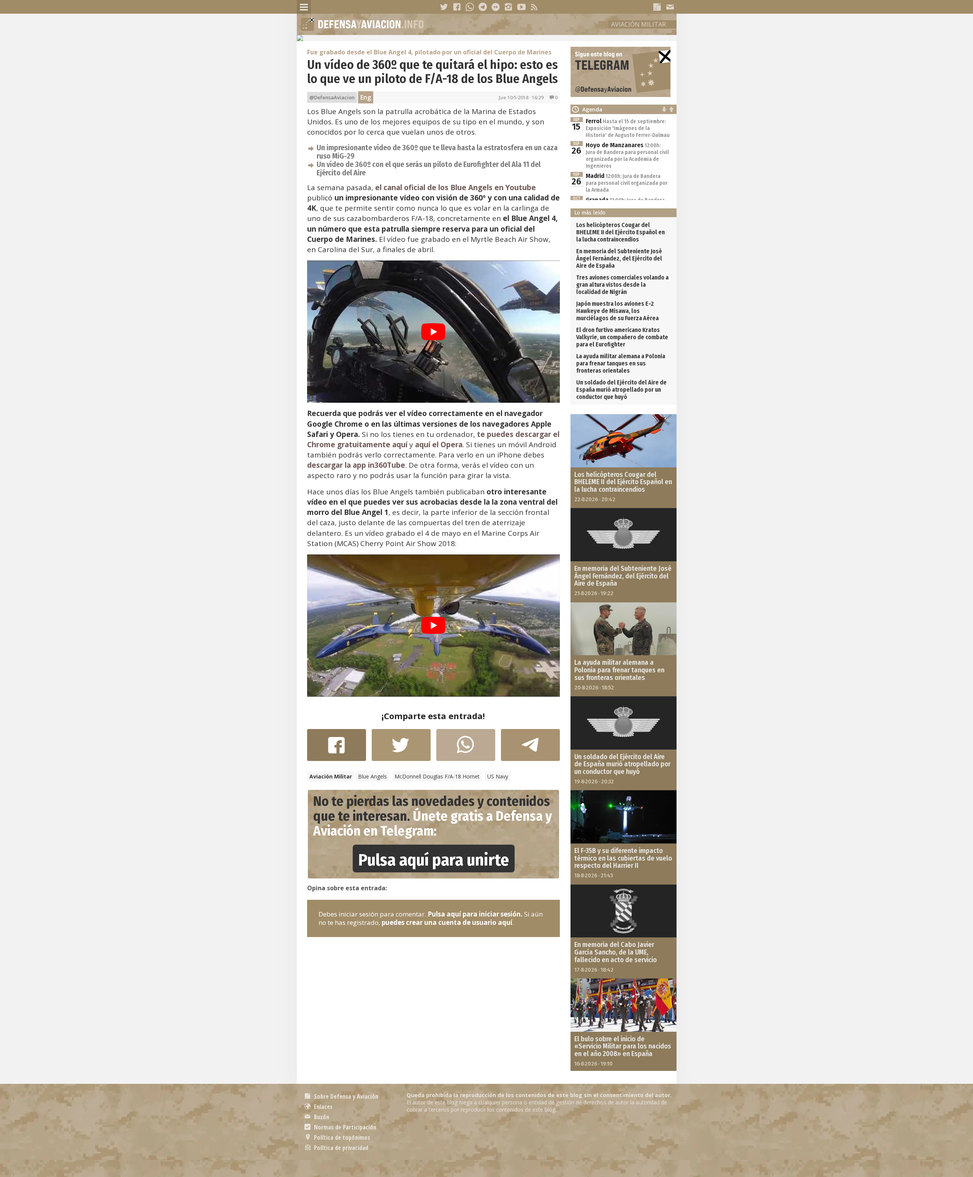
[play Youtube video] (433, 331)
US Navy (497, 776)
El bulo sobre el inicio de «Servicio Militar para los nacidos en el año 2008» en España (622, 1046)
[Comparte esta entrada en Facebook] (336, 749)
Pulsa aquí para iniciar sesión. (475, 914)
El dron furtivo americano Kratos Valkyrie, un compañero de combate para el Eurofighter (622, 337)
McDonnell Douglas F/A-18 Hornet (437, 776)
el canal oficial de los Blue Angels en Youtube (455, 187)
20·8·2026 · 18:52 (594, 687)
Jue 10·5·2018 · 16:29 (521, 97)
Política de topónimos (341, 1137)
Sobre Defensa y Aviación (345, 1096)
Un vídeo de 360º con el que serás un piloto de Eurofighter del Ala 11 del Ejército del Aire (428, 168)
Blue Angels (372, 776)
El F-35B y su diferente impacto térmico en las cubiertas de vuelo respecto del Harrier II (623, 858)
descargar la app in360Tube (356, 465)
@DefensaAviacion (332, 97)
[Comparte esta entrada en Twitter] (401, 749)
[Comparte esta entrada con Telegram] (530, 747)
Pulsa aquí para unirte (433, 860)
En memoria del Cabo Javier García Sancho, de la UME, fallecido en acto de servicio (615, 952)
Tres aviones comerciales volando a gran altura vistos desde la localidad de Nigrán (622, 284)
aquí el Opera (439, 445)
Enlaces (322, 1106)
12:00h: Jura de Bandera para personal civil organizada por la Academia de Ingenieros (627, 155)
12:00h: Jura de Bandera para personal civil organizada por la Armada (626, 183)
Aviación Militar (638, 24)
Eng (365, 97)
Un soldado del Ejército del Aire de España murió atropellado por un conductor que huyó (621, 389)
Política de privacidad (340, 1148)
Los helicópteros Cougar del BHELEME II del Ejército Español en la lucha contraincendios (620, 232)
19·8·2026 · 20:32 (594, 781)
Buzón (320, 1117)
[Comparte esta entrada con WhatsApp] (465, 749)
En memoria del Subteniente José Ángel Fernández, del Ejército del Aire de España (619, 258)
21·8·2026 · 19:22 (593, 593)
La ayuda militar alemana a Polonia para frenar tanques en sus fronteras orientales (620, 363)
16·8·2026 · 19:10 (593, 1063)
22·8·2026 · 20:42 (594, 499)
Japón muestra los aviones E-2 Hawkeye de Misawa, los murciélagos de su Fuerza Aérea (617, 311)
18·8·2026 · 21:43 (593, 875)
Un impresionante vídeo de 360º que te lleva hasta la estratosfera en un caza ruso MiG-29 (437, 151)
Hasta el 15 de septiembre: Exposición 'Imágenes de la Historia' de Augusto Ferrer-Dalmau (628, 128)
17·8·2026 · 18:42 (593, 969)
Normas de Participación (344, 1127)
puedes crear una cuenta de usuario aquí (447, 922)
